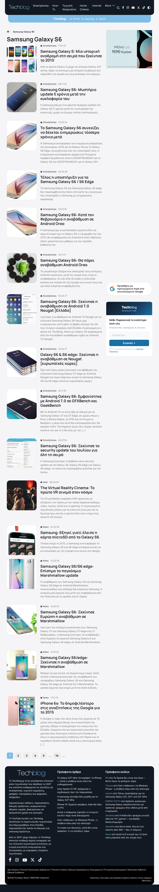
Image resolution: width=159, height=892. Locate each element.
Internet (96, 5)
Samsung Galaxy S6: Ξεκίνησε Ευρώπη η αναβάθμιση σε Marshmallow (67, 616)
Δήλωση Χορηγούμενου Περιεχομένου (85, 870)
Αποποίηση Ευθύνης (136, 870)
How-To (55, 7)
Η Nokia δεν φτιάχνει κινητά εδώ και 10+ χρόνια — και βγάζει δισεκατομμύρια (127, 818)
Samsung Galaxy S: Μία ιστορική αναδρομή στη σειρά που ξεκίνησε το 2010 (71, 56)
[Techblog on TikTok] (143, 7)
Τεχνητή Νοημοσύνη (69, 7)
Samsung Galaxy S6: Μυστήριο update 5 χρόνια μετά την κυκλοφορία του (68, 94)
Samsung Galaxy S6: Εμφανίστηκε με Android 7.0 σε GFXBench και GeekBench (71, 401)
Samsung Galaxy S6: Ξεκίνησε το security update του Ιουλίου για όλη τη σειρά (70, 450)
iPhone (76, 18)
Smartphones (41, 5)
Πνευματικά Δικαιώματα (115, 870)
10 (56, 755)
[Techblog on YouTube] (133, 7)
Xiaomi (102, 18)
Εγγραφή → (129, 343)
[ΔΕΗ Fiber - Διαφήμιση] (129, 49)
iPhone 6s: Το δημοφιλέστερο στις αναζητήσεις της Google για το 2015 (70, 708)
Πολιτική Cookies (59, 870)
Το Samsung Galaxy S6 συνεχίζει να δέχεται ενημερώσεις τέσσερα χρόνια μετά (69, 132)
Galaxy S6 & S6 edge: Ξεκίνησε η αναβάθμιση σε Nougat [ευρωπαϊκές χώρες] (69, 359)
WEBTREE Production (39, 878)
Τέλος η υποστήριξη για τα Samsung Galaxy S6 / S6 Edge (67, 179)
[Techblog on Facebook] (123, 7)
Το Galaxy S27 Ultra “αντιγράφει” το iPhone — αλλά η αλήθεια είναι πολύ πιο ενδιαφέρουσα (79, 781)
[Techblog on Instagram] (127, 7)
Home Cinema (84, 7)
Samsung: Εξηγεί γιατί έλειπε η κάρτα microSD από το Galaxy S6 (69, 535)
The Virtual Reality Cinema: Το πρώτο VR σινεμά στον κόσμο (67, 490)
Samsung (89, 18)
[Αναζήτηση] (118, 7)
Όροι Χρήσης (13, 870)
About (26, 878)
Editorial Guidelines (15, 872)
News (46, 527)
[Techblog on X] (138, 7)
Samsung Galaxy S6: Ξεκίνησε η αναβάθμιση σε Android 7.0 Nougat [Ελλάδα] (69, 306)
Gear (45, 482)
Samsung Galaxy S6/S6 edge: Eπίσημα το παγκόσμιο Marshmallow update (66, 571)
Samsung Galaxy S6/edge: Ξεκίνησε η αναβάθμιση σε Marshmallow (64, 662)
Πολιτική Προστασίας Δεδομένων (35, 870)
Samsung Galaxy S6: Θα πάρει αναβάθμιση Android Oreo (67, 262)
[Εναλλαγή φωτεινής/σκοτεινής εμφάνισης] (149, 7)
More (108, 5)
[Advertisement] (129, 215)
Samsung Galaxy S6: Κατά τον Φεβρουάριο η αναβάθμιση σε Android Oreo (67, 219)
